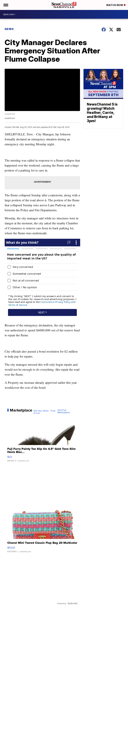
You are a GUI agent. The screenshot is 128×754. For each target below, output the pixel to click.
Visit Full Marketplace (64, 411)
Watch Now (115, 5)
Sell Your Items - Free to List (45, 412)
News (9, 29)
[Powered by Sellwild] (72, 603)
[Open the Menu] (5, 5)
